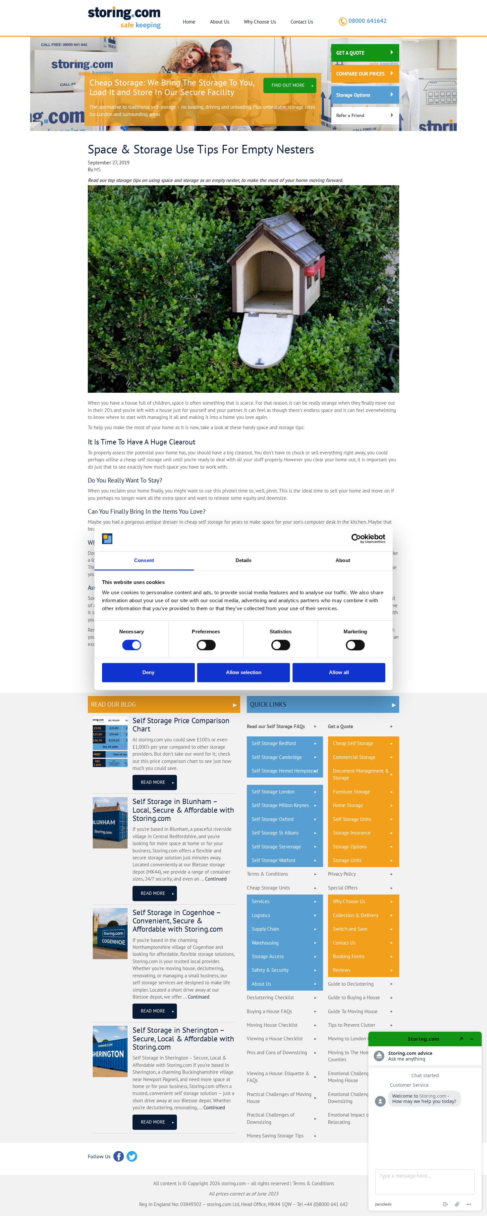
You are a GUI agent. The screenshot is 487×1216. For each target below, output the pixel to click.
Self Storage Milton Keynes (280, 805)
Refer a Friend (350, 115)
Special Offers (342, 888)
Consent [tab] (144, 560)
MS (97, 169)
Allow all (339, 672)
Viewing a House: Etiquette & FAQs (278, 1076)
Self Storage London (273, 791)
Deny (148, 672)
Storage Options (353, 95)
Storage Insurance (352, 833)
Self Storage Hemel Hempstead (285, 771)
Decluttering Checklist (270, 997)
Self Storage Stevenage (276, 846)
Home (189, 22)
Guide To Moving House (353, 1011)
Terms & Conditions (267, 874)
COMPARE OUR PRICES (360, 74)
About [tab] (343, 560)
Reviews (341, 970)
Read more (153, 782)
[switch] (206, 645)
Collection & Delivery (355, 915)
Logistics (261, 915)
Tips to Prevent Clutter (351, 1025)
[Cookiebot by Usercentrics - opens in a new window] (356, 539)
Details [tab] (244, 560)
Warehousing (265, 943)
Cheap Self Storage (353, 743)
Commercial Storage (354, 757)
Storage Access (268, 956)
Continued (216, 879)
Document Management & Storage (361, 774)
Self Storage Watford (273, 860)
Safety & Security (270, 970)
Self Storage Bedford (274, 743)
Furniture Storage (351, 791)
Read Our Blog (113, 704)
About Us (219, 22)
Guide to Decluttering (351, 984)
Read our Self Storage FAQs (276, 726)
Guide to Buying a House (354, 997)
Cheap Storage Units (268, 888)
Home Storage (348, 805)
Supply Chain (265, 929)
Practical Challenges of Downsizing (271, 1118)
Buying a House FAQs (269, 1011)
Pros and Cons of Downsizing (277, 1052)
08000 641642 (368, 21)
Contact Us (302, 22)
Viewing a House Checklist (275, 1038)
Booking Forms (348, 956)
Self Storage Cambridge (277, 757)
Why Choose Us (260, 22)
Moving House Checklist (272, 1025)
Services (260, 901)
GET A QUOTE (350, 53)
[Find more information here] (425, 1121)
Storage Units (347, 860)
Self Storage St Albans (275, 833)
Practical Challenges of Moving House (279, 1097)
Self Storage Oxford (273, 819)
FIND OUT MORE (288, 85)
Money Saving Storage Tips (275, 1135)
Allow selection (243, 672)
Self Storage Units (352, 819)
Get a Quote (340, 726)
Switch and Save (350, 929)
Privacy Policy (342, 874)
